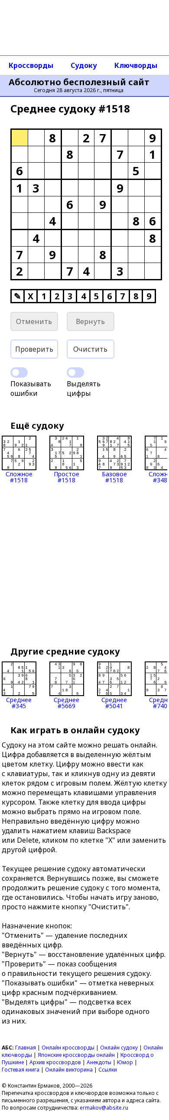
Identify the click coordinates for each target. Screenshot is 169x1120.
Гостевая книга (20, 1069)
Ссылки (107, 1069)
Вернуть (90, 321)
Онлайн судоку (119, 1047)
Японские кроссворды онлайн (76, 1055)
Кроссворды (31, 65)
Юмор (125, 1062)
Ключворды (135, 65)
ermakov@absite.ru (104, 1107)
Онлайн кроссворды (68, 1047)
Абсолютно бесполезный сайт (79, 82)
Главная (25, 1047)
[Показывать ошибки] (19, 372)
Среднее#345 (19, 702)
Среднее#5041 (114, 702)
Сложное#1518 (19, 476)
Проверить (34, 349)
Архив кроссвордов (55, 1062)
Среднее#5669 (66, 702)
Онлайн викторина (69, 1069)
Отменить (34, 321)
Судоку (84, 65)
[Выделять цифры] (75, 372)
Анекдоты (99, 1062)
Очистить (90, 349)
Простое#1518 (66, 476)
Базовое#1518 (114, 476)
